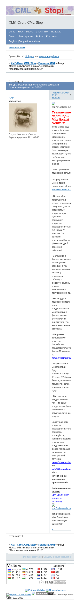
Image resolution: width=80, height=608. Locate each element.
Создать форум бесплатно (57, 557)
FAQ (20, 31)
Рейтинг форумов (32, 557)
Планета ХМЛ (46, 63)
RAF (11, 97)
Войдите (29, 56)
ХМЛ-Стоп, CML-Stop (23, 63)
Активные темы (17, 47)
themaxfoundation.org (62, 189)
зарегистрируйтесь (49, 56)
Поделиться (58, 92)
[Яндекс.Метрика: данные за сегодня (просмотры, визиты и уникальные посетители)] (56, 590)
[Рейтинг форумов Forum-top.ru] (45, 594)
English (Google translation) (24, 41)
